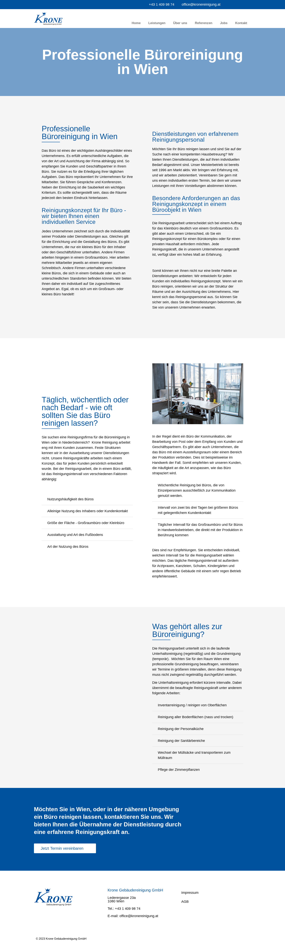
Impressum (190, 893)
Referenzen (203, 23)
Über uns (180, 23)
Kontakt (241, 23)
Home (136, 23)
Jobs (223, 23)
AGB (185, 902)
